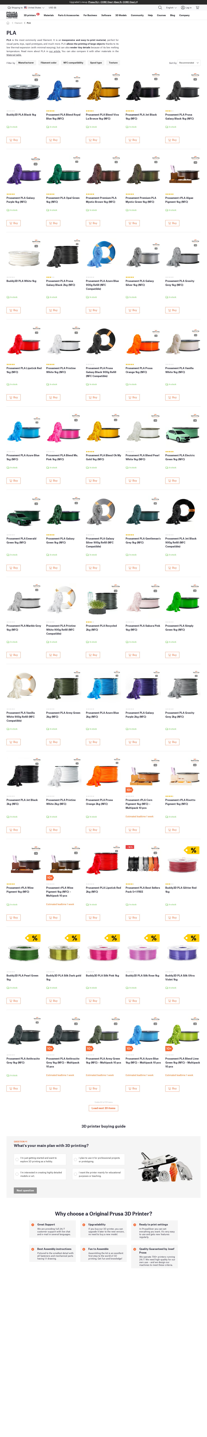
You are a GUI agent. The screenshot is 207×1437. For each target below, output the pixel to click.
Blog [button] (172, 15)
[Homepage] (8, 23)
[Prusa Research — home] (12, 15)
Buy (15, 139)
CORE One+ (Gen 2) (111, 1)
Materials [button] (49, 15)
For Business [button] (90, 15)
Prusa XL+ (93, 1)
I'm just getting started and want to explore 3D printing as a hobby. (38, 1159)
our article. (55, 51)
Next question (25, 1190)
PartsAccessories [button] (68, 15)
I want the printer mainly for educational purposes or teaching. (100, 1174)
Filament (18, 23)
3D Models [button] (121, 15)
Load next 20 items (103, 1108)
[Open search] (160, 7)
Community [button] (137, 15)
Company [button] (184, 15)
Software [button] (106, 15)
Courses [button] (161, 15)
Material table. (14, 54)
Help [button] (150, 15)
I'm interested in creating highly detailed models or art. (41, 1174)
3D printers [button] (31, 15)
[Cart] (198, 7)
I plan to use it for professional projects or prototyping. (99, 1159)
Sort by (173, 62)
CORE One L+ (130, 1)
